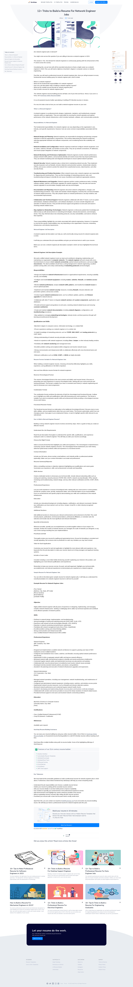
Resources (80, 969)
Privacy (65, 983)
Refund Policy (102, 969)
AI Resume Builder (57, 967)
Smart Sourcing (56, 962)
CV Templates (58, 2)
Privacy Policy (102, 964)
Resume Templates (46, 2)
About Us (80, 962)
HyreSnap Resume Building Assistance (13, 69)
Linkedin (80, 964)
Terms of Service (103, 962)
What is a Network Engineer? (11, 55)
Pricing (66, 2)
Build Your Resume (66, 825)
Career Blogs (74, 2)
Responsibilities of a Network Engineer (13, 57)
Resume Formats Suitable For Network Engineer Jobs (13, 62)
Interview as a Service (58, 964)
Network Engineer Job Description (12, 59)
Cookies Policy (102, 967)
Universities (55, 969)
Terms (61, 983)
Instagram (80, 967)
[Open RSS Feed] (58, 983)
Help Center (81, 972)
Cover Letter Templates (32, 964)
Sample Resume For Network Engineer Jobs (14, 67)
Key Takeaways (8, 71)
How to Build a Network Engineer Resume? (14, 65)
